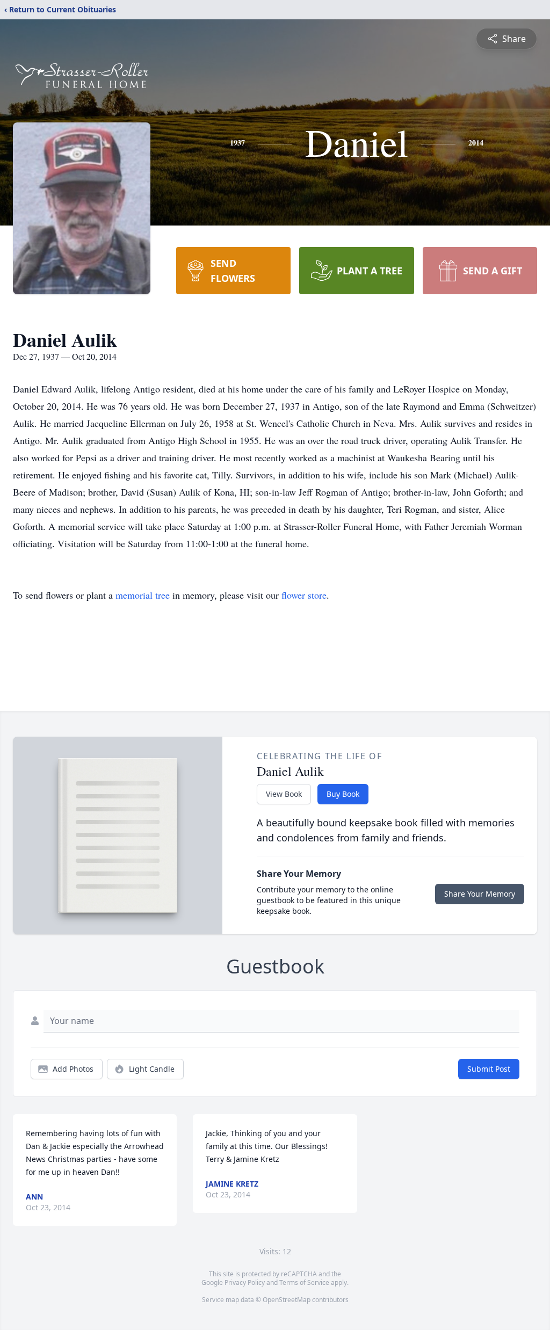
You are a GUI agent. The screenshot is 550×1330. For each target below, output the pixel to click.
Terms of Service (304, 1282)
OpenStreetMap (286, 1299)
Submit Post (488, 1069)
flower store (304, 594)
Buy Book (343, 794)
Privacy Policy (245, 1282)
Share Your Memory (479, 894)
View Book (284, 794)
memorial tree (142, 594)
